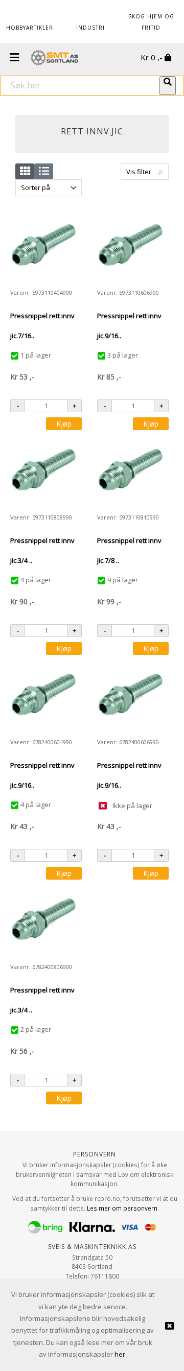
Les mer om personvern (122, 1208)
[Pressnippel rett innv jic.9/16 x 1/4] (43, 694)
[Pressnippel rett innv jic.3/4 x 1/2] (43, 469)
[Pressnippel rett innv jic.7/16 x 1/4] (43, 245)
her (119, 1354)
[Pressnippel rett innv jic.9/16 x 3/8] (130, 245)
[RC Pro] (54, 58)
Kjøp (64, 424)
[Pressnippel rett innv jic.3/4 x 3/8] (43, 919)
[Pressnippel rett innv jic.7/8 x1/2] (130, 469)
